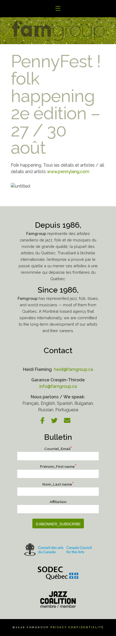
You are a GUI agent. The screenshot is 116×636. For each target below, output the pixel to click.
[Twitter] (57, 421)
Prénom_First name (58, 466)
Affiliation (58, 502)
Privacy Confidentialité (77, 627)
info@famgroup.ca (58, 386)
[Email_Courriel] (70, 421)
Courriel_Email (58, 449)
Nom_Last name (58, 484)
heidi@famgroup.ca (73, 369)
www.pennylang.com (68, 171)
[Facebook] (45, 421)
